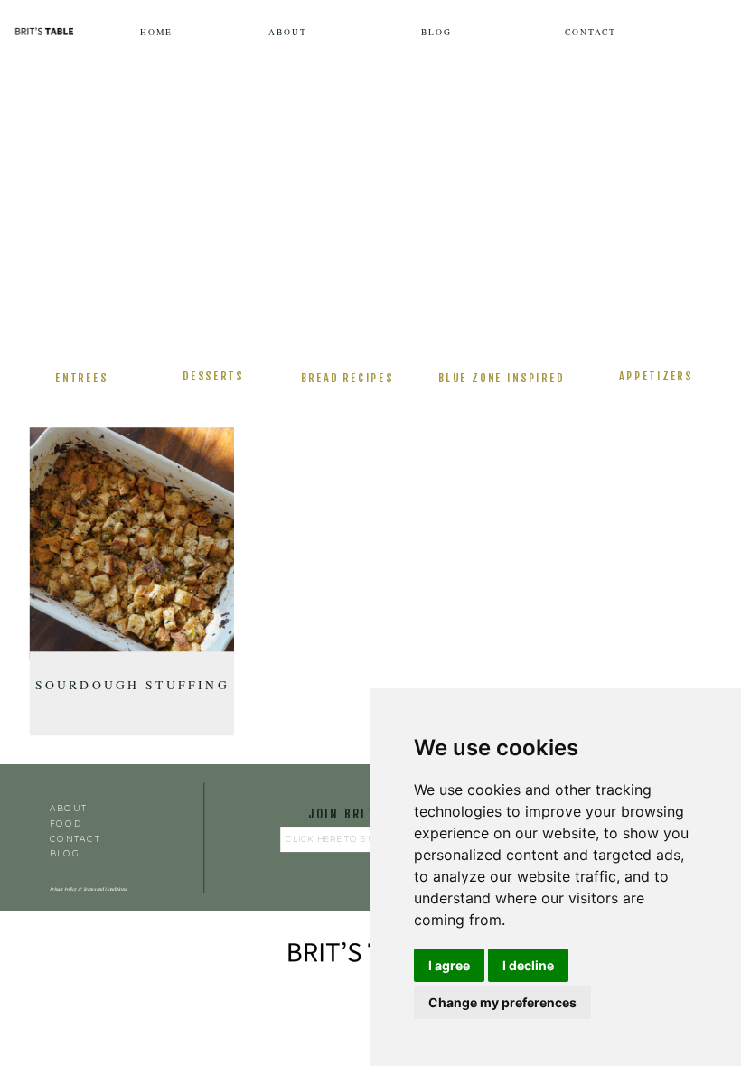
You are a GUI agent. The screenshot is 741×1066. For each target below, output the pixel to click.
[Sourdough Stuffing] (132, 543)
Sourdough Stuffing (132, 684)
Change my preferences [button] (502, 1002)
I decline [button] (528, 965)
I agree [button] (449, 965)
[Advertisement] (370, 211)
